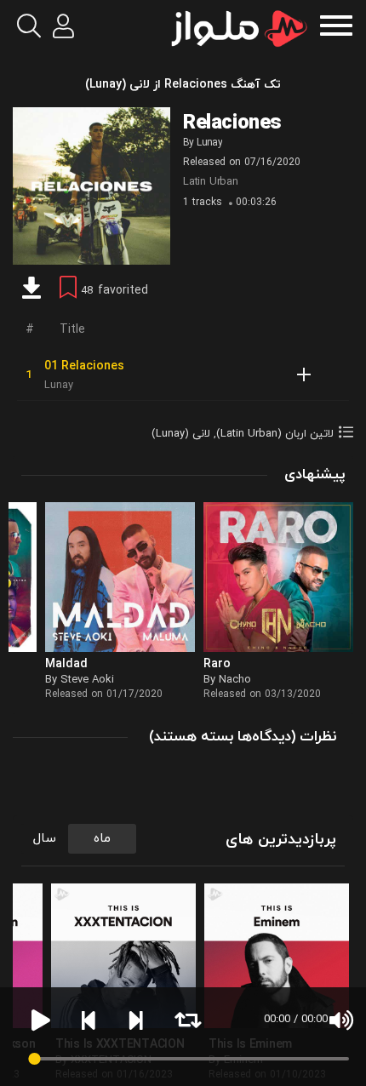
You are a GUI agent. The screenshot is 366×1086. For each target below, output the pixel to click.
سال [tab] (44, 839)
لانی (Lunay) (181, 434)
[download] (31, 291)
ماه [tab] (102, 839)
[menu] (336, 24)
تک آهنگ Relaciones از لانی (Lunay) (183, 85)
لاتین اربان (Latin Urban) (275, 434)
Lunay (209, 143)
